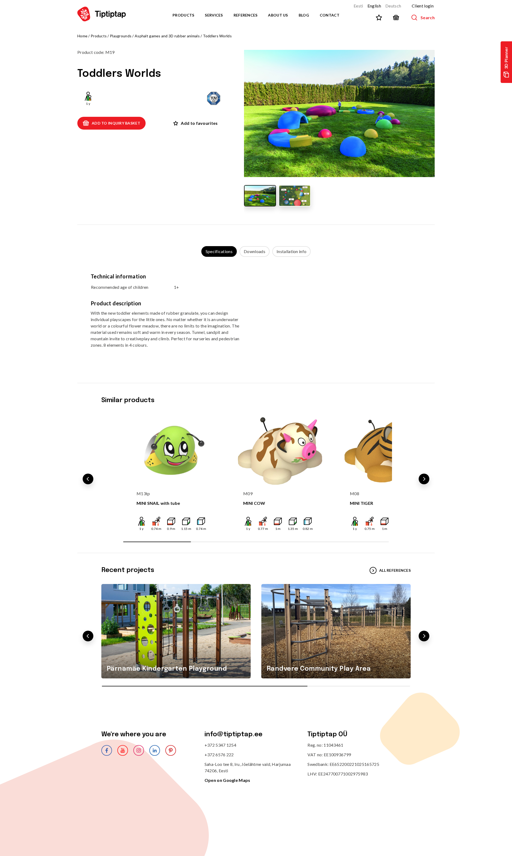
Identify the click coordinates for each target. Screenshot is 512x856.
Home (82, 36)
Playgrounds (120, 36)
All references (395, 570)
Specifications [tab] (219, 251)
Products (183, 15)
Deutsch (393, 5)
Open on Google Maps (227, 780)
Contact (329, 15)
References (246, 15)
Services (214, 15)
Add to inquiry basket (116, 123)
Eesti (358, 5)
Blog (304, 15)
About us (278, 15)
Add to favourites (199, 123)
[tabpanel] (256, 314)
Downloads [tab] (254, 251)
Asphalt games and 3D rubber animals (167, 36)
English (374, 5)
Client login (423, 5)
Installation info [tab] (291, 251)
